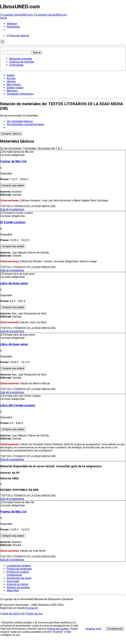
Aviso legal (13, 581)
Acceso (11, 78)
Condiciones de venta (19, 578)
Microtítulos (14, 84)
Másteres (12, 90)
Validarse (12, 23)
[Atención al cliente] (18, 35)
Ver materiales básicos (20, 121)
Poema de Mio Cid (13, 511)
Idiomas (11, 81)
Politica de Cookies (58, 628)
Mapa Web (13, 590)
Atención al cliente (17, 584)
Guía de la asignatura (12, 209)
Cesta (3, 17)
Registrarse (13, 26)
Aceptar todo (93, 628)
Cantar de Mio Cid (13, 161)
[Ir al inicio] (33, 14)
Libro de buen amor (14, 283)
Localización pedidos (19, 565)
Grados (11, 75)
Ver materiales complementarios (25, 124)
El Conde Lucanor (12, 222)
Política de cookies (18, 571)
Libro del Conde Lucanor (17, 405)
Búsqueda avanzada (20, 58)
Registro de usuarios (18, 587)
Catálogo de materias (21, 61)
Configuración (14, 575)
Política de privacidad (19, 568)
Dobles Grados (15, 87)
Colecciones (16, 64)
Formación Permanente (20, 93)
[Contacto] (32, 608)
